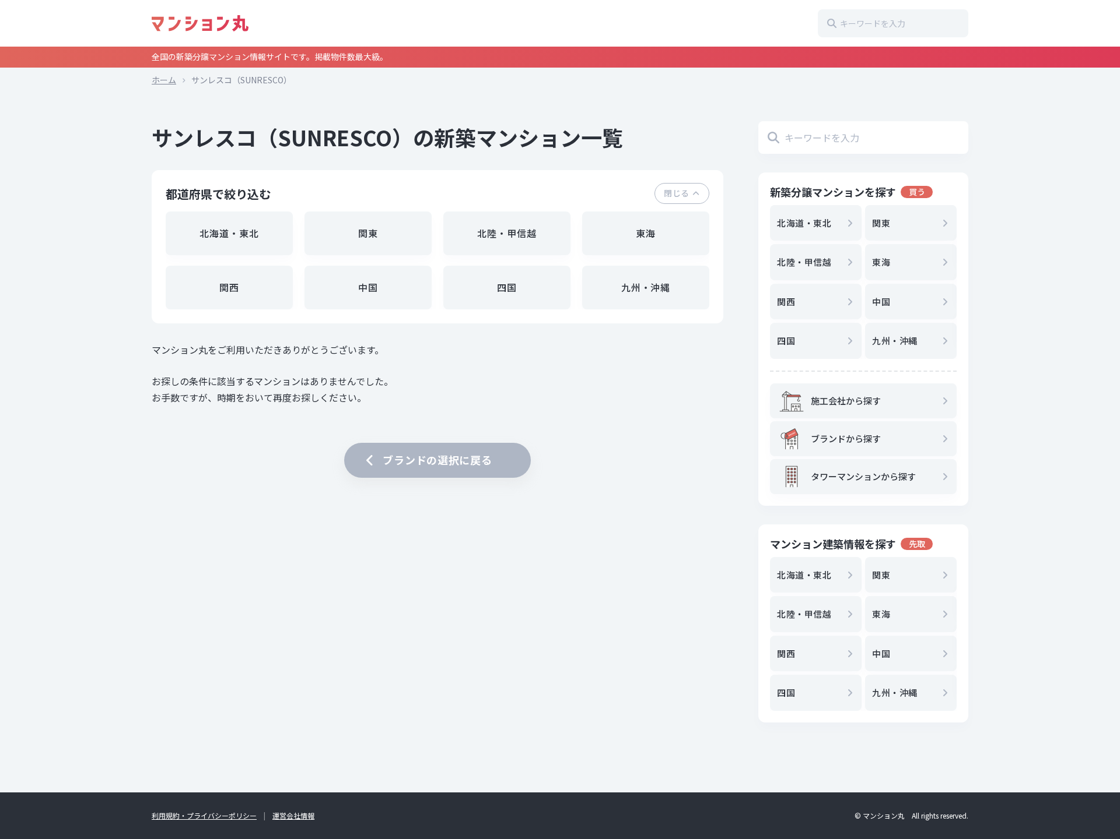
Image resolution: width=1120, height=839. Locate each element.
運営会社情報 (293, 815)
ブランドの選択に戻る (437, 459)
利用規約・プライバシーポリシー (204, 815)
